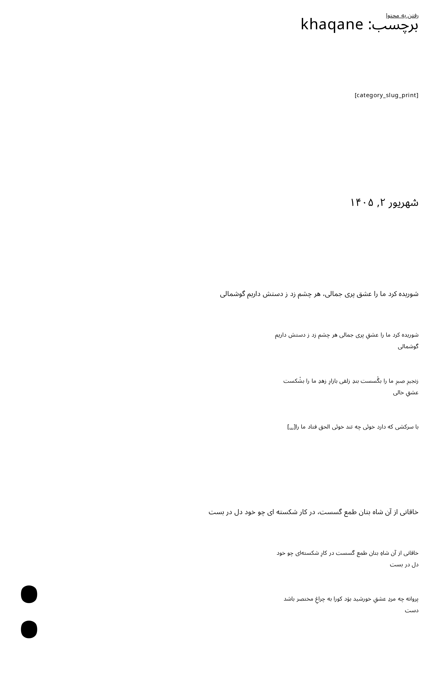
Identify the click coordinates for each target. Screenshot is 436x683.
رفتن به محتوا (402, 15)
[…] (291, 427)
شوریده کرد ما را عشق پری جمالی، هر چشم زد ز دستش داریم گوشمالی (319, 294)
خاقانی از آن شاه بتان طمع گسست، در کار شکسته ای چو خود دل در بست (314, 512)
